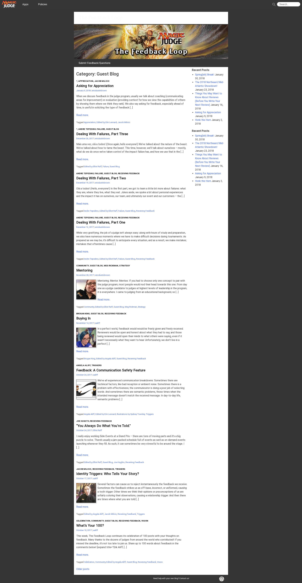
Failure (101, 129)
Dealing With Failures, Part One (100, 222)
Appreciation (85, 81)
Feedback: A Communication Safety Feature (110, 370)
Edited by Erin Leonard (107, 122)
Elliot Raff (97, 430)
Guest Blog (112, 129)
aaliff (97, 323)
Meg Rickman (111, 265)
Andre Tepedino (87, 129)
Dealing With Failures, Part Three (102, 134)
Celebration (83, 521)
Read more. (82, 115)
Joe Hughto (82, 421)
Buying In (83, 318)
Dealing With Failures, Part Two (101, 178)
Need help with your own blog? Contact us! (171, 578)
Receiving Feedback (129, 173)
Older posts (82, 569)
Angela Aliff (83, 365)
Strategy (124, 265)
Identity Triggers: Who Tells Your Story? (107, 474)
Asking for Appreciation (95, 86)
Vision (144, 521)
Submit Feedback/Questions (94, 63)
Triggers (97, 365)
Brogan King (83, 313)
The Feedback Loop (101, 18)
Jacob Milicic (101, 81)
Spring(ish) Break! (204, 74)
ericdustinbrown (99, 90)
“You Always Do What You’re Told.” (103, 426)
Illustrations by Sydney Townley (131, 414)
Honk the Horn (203, 119)
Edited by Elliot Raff (93, 166)
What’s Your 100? (90, 525)
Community (82, 265)
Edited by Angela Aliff (106, 358)
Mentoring (84, 270)
